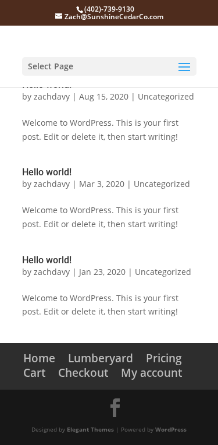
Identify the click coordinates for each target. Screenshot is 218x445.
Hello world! (47, 172)
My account (151, 372)
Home (39, 358)
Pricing (164, 358)
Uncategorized (166, 96)
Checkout (83, 372)
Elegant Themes (90, 429)
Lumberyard (100, 358)
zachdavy (52, 96)
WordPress (171, 429)
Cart (34, 372)
